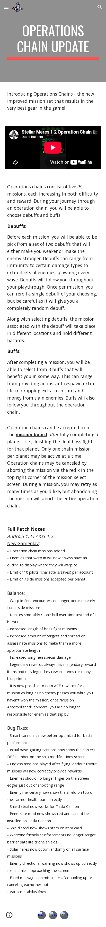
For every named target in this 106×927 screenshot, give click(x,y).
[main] (53, 41)
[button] (6, 7)
